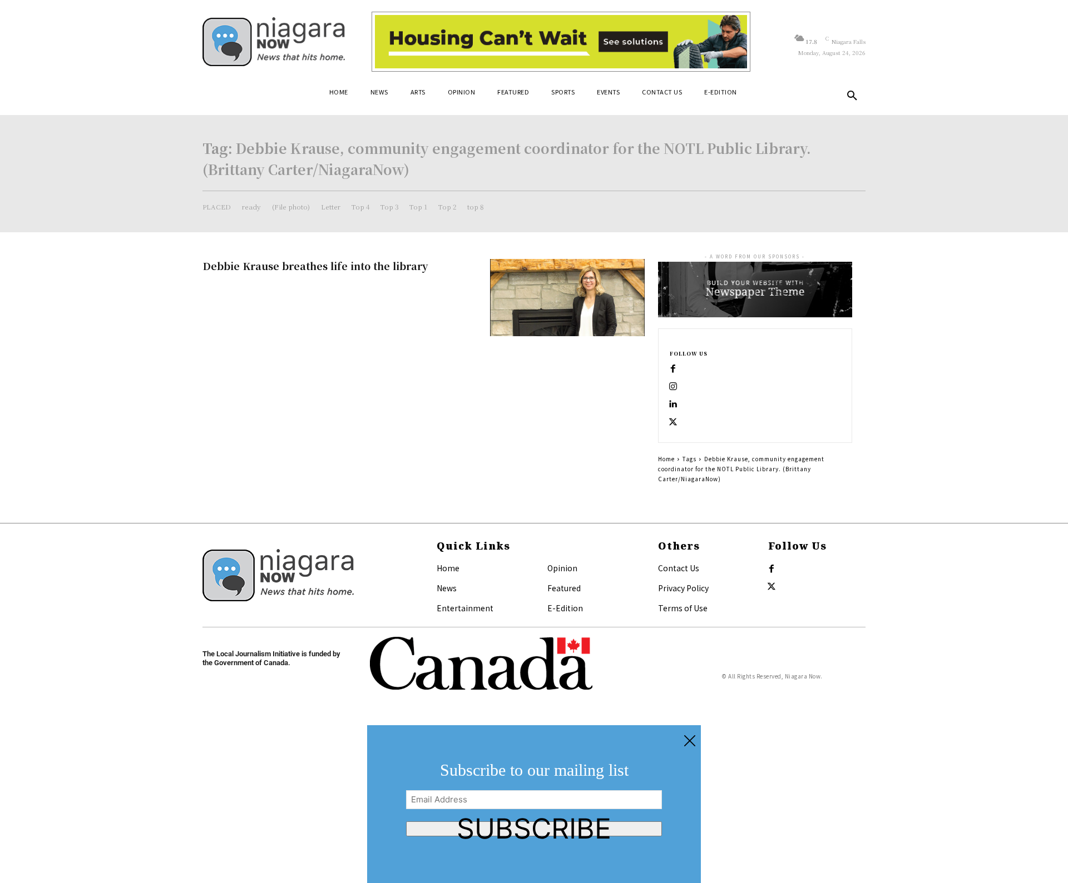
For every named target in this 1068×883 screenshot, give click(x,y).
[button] (852, 96)
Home (666, 459)
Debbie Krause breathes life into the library (315, 265)
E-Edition (565, 607)
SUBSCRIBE (534, 828)
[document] (534, 804)
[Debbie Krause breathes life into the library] (567, 297)
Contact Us (678, 567)
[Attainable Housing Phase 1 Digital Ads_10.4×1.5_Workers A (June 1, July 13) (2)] (561, 41)
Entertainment (465, 607)
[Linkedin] (673, 404)
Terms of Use (683, 607)
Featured (564, 587)
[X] (673, 422)
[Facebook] (673, 369)
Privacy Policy (683, 587)
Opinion (562, 567)
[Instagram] (673, 387)
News (447, 587)
